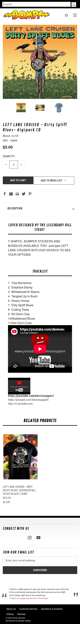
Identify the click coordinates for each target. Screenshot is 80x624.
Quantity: (9, 156)
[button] (40, 208)
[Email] (11, 194)
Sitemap (21, 613)
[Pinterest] (30, 194)
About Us (11, 608)
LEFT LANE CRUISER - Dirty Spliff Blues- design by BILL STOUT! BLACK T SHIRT (19, 490)
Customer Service (28, 608)
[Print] (17, 194)
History (10, 613)
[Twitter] (23, 194)
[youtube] (38, 538)
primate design (24, 620)
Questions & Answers (52, 608)
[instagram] (30, 538)
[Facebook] (5, 194)
